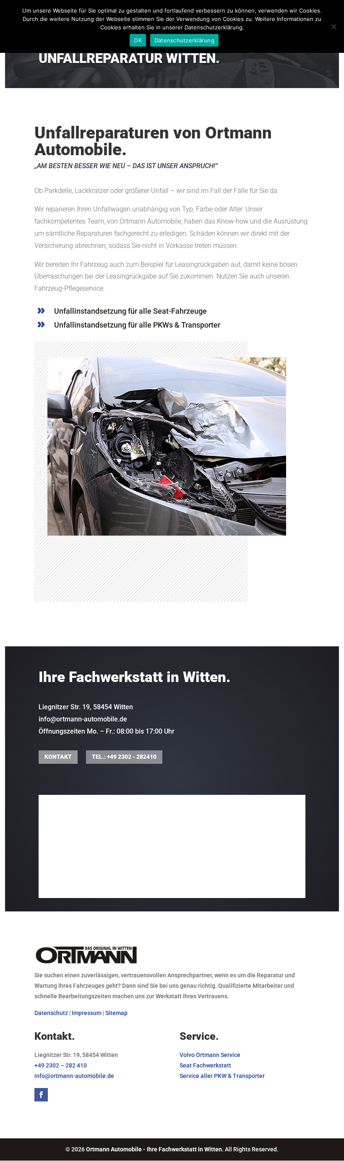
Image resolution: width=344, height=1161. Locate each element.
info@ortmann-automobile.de (83, 719)
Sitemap (116, 1013)
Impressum (87, 1013)
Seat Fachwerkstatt (205, 1065)
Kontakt (58, 756)
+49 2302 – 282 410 (60, 1065)
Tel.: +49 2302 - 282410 (124, 756)
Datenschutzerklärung (184, 40)
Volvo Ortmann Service (210, 1055)
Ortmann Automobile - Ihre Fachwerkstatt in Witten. (155, 1149)
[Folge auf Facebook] (41, 1094)
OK (138, 40)
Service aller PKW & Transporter (222, 1075)
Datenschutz (51, 1013)
